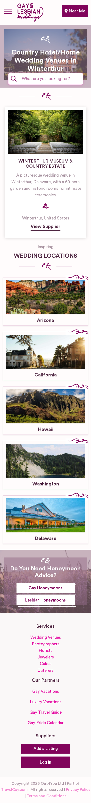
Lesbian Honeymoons (45, 600)
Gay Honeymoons (45, 588)
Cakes (45, 664)
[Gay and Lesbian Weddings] (30, 11)
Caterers (45, 670)
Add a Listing (45, 749)
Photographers (45, 644)
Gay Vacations (45, 691)
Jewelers (45, 657)
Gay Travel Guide (46, 712)
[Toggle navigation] (8, 11)
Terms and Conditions (46, 796)
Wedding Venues (45, 637)
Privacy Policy (78, 790)
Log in (45, 762)
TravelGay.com (14, 790)
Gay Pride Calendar (46, 723)
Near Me (76, 11)
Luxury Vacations (45, 702)
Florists (45, 650)
